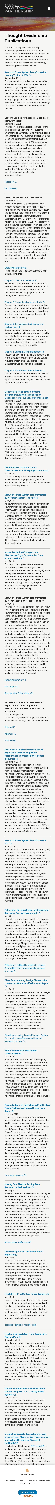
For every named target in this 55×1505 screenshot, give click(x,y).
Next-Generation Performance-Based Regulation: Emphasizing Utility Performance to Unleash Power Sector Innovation (24, 754)
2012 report (36, 1446)
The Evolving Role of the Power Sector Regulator (24, 1253)
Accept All (28, 1492)
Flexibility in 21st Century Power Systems (26, 1294)
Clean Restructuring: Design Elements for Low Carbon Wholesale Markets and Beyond (27, 982)
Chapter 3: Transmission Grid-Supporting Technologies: (24, 325)
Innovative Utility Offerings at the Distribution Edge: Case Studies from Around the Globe (24, 555)
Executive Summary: (14, 267)
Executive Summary (14, 680)
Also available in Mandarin (17, 1242)
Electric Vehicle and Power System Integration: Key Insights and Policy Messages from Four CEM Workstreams (25, 394)
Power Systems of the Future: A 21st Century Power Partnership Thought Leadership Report (27, 1108)
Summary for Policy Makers (18, 693)
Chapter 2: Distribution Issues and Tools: (23, 302)
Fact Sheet (10, 188)
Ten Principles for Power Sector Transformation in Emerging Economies (25, 469)
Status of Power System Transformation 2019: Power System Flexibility (25, 496)
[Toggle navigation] (48, 8)
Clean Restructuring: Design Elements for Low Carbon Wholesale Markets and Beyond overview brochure (26, 1038)
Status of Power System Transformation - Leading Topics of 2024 (26, 74)
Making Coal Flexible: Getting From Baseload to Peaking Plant (22, 1186)
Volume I (9, 727)
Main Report (10, 686)
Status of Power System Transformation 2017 (25, 842)
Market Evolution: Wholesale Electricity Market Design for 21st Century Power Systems (25, 1391)
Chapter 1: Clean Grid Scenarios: (20, 280)
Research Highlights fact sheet (19, 1324)
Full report (9, 181)
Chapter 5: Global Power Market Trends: (23, 370)
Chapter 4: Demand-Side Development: (23, 351)
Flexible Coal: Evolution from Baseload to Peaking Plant (26, 1336)
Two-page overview (14, 1175)
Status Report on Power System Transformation (21, 1052)
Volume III (9, 740)
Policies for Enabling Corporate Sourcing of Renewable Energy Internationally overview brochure (25, 968)
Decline (28, 1496)
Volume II (9, 734)
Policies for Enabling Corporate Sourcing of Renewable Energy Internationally (27, 912)
